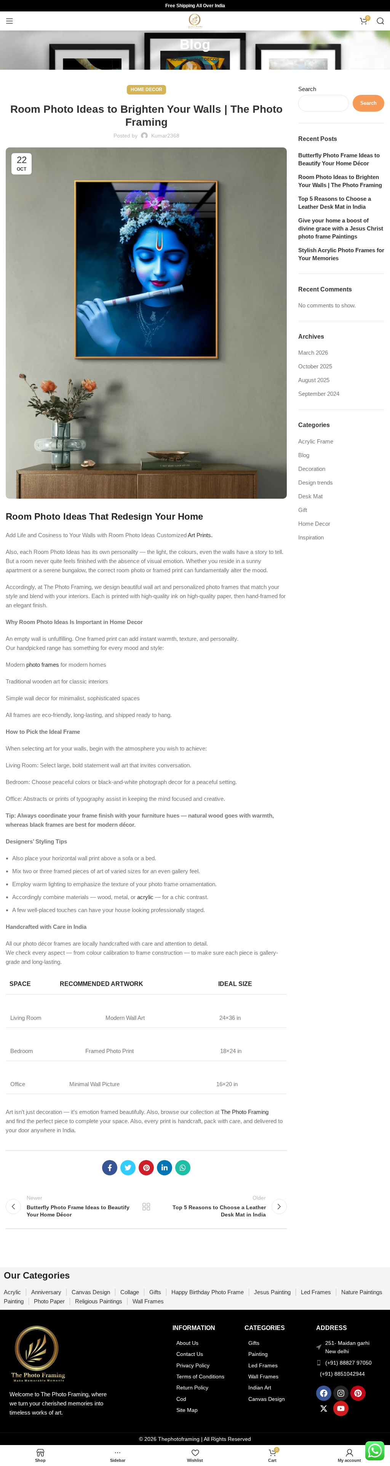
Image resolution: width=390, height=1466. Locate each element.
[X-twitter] (323, 1408)
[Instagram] (340, 1393)
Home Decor (204, 59)
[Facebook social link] (109, 1167)
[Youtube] (340, 1408)
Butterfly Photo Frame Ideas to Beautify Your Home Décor (339, 159)
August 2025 (313, 380)
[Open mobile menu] (9, 21)
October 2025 (315, 366)
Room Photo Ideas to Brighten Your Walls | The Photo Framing (340, 181)
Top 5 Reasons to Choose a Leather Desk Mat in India (334, 202)
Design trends (315, 482)
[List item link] (205, 1343)
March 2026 (313, 352)
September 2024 (318, 394)
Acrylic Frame (315, 441)
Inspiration (311, 537)
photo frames (42, 664)
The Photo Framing (245, 1112)
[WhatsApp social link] (182, 1167)
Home (177, 59)
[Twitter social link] (128, 1167)
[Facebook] (323, 1393)
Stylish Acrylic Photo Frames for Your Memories (341, 254)
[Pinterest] (358, 1393)
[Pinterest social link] (146, 1167)
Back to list (146, 1206)
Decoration (311, 469)
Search (307, 89)
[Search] (380, 21)
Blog (303, 455)
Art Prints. (200, 535)
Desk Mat (310, 496)
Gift (302, 510)
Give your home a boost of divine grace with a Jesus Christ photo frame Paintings (340, 228)
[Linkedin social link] (164, 1167)
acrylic (145, 897)
